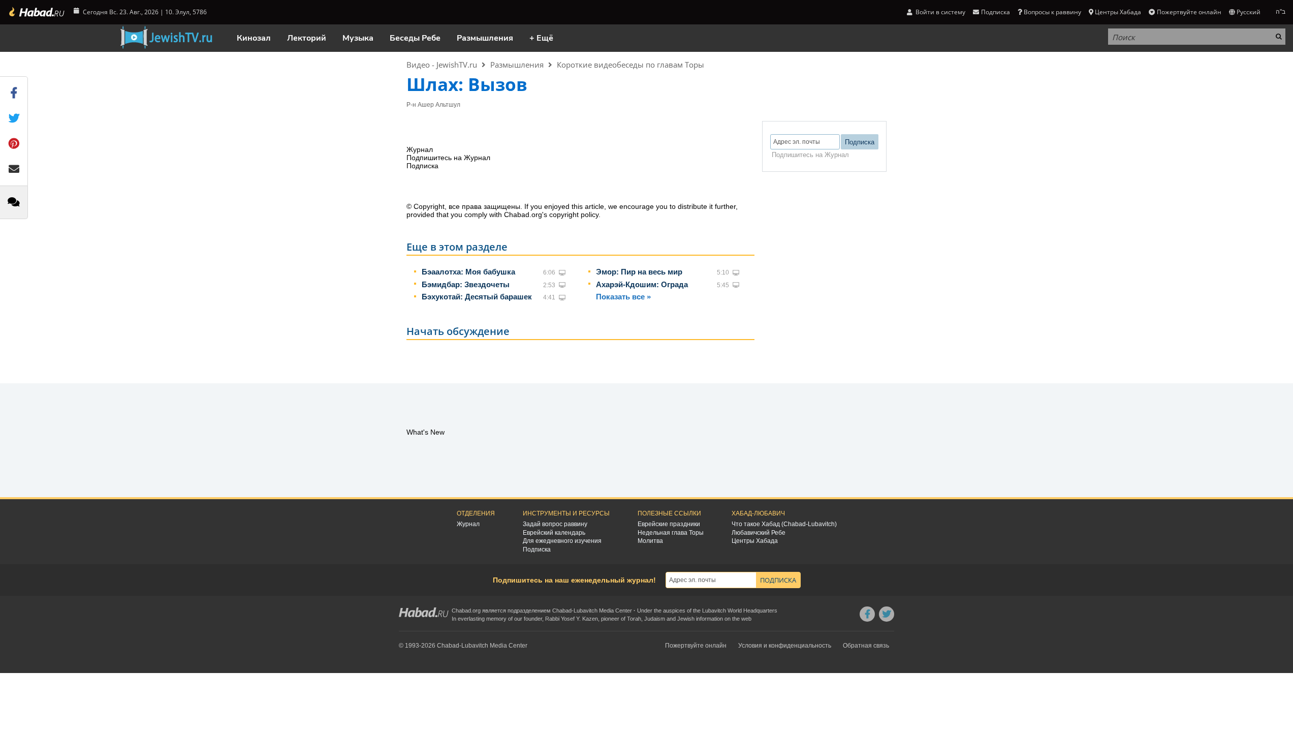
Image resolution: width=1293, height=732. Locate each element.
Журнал (468, 524)
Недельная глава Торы (671, 532)
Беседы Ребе (415, 38)
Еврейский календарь (554, 532)
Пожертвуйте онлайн (1189, 12)
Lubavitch (585, 610)
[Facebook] (867, 614)
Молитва (650, 540)
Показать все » (623, 296)
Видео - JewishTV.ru (441, 64)
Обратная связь (866, 645)
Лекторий (306, 38)
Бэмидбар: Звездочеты (466, 284)
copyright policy (573, 214)
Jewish (686, 619)
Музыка (357, 38)
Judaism (654, 619)
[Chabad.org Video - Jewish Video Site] (166, 37)
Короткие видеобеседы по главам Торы (630, 64)
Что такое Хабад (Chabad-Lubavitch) (784, 524)
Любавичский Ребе (758, 532)
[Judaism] (36, 12)
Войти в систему (939, 12)
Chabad (562, 610)
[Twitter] (886, 614)
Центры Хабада (755, 540)
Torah (634, 619)
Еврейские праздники (669, 524)
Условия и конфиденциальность (784, 645)
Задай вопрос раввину (555, 524)
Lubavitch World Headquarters (739, 610)
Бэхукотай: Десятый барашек (477, 296)
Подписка (537, 549)
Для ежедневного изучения (562, 540)
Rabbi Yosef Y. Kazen (571, 619)
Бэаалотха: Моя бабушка (468, 271)
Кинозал (254, 38)
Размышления (485, 38)
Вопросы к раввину (1052, 12)
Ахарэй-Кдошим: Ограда (642, 284)
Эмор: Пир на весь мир (639, 271)
